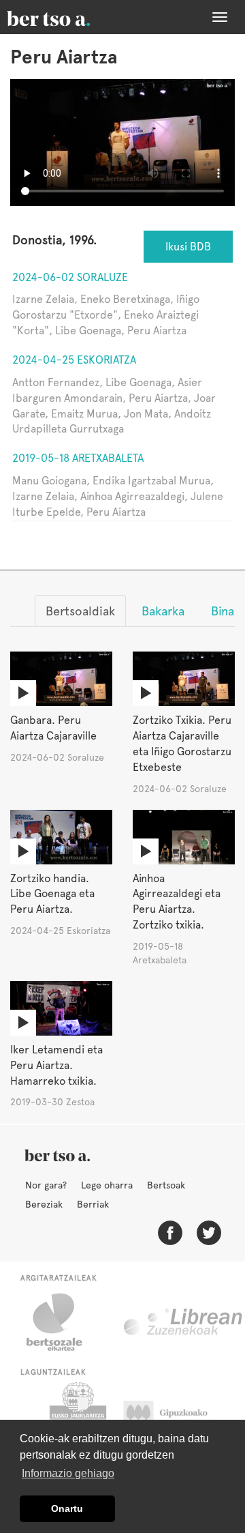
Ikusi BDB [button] (188, 246)
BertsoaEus (68, 17)
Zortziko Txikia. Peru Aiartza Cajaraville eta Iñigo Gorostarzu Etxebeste (182, 744)
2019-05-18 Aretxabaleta (78, 458)
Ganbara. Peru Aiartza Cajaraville (53, 728)
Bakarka (163, 611)
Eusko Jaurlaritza (76, 1416)
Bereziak (44, 1204)
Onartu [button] (67, 1508)
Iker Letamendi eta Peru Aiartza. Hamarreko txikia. (56, 1065)
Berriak (93, 1204)
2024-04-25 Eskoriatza (74, 359)
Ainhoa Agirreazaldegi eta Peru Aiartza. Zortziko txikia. (176, 902)
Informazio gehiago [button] (68, 1473)
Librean (183, 1322)
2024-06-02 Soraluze (70, 277)
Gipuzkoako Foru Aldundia (178, 1416)
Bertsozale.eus (62, 1322)
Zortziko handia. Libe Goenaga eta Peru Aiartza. (52, 894)
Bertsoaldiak (80, 611)
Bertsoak (166, 1185)
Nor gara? (46, 1185)
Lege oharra (107, 1185)
